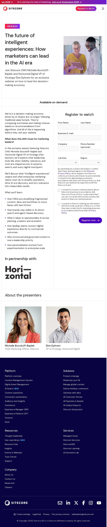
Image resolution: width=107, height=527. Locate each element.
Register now (89, 220)
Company (62, 144)
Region (84, 158)
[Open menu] (103, 8)
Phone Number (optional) (88, 146)
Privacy (46, 514)
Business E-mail (65, 133)
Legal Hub (36, 514)
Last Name (86, 122)
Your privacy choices (61, 514)
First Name (63, 122)
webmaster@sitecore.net (83, 514)
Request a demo (86, 8)
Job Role (62, 158)
